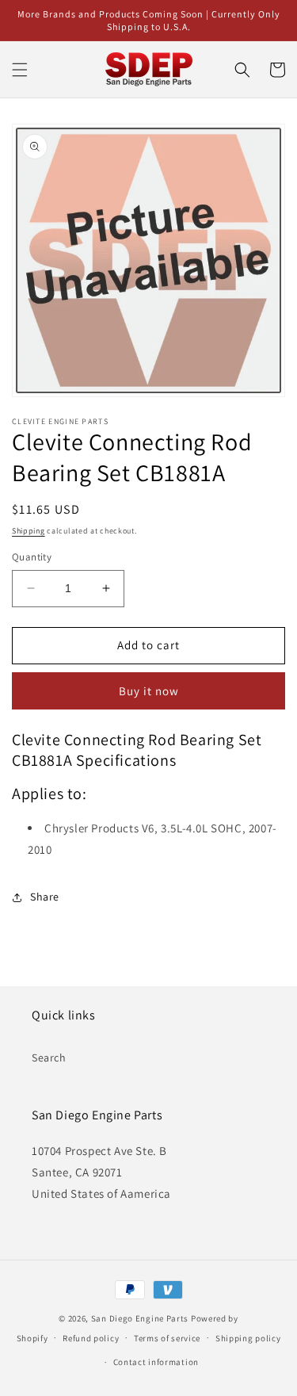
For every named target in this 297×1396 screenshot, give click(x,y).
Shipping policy (248, 1338)
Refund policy (91, 1338)
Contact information (156, 1361)
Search (49, 1057)
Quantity (31, 557)
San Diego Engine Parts (139, 1318)
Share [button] (44, 896)
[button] (19, 69)
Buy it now (149, 690)
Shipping (28, 531)
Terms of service (167, 1338)
